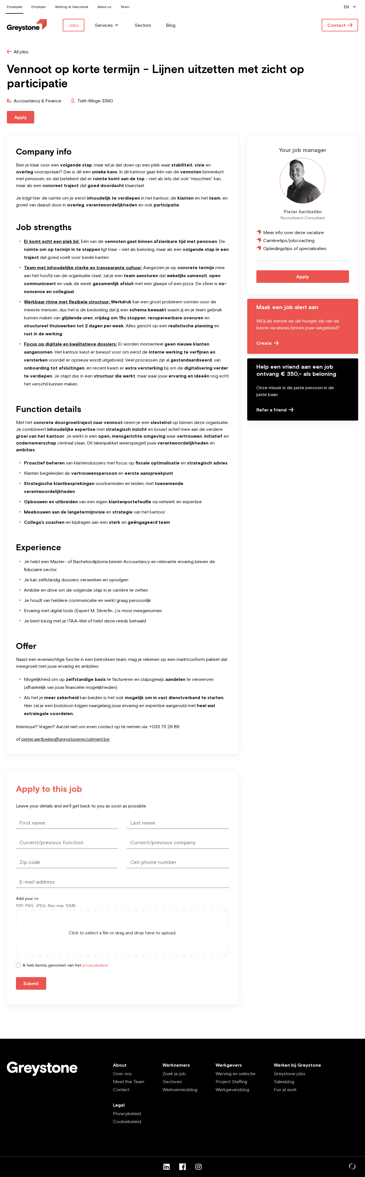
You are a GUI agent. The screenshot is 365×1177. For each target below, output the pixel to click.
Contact (121, 1089)
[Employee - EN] (27, 25)
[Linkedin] (166, 1166)
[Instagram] (198, 1166)
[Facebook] (182, 1166)
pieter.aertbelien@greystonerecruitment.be (65, 739)
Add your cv (27, 898)
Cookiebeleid (127, 1121)
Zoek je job (174, 1073)
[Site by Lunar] (352, 1166)
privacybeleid (95, 965)
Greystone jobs (289, 1073)
